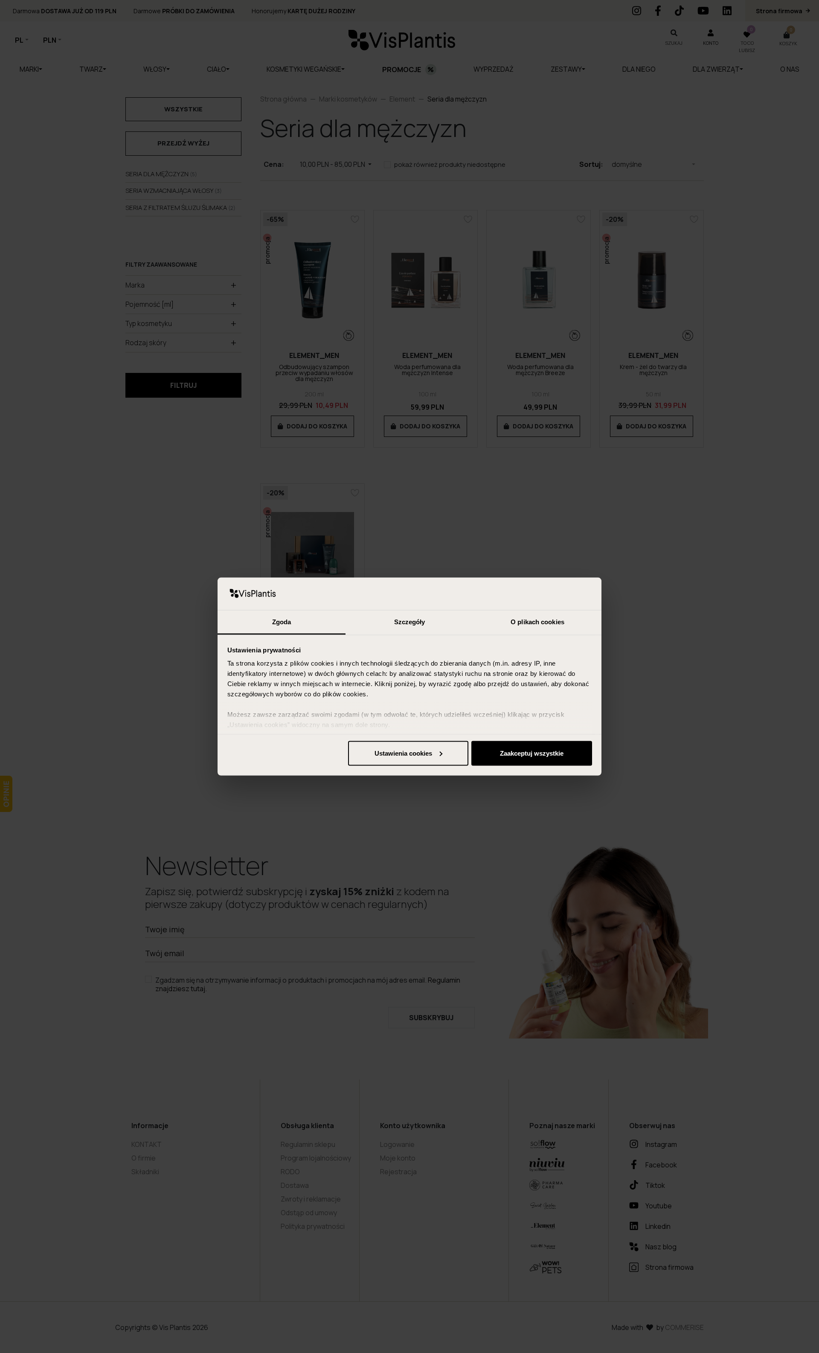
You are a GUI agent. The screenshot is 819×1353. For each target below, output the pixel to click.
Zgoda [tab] (281, 622)
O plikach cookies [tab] (537, 622)
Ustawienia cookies (403, 753)
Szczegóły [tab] (409, 622)
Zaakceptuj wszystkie (531, 753)
